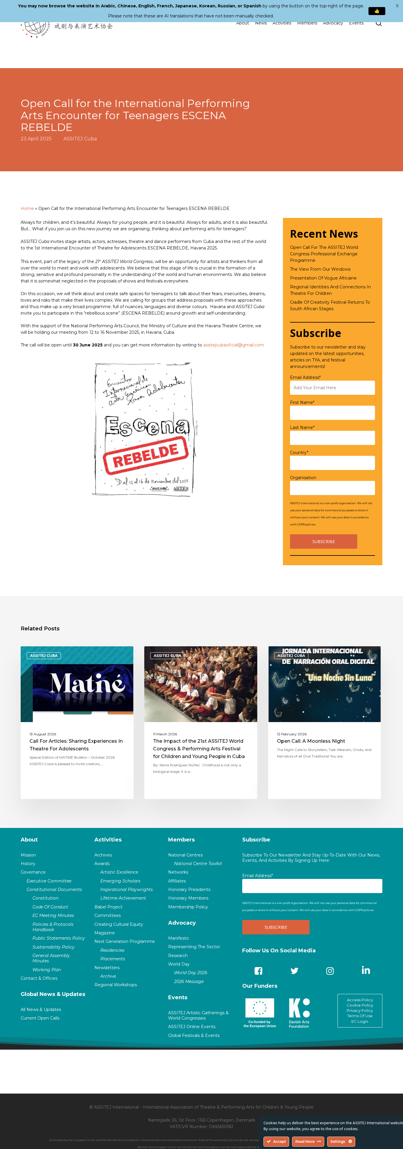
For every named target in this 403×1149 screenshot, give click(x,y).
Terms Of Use (360, 1015)
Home (27, 208)
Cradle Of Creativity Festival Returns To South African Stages (330, 305)
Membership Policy (188, 907)
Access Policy (360, 999)
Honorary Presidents (189, 889)
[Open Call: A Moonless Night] (324, 722)
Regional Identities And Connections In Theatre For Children (330, 290)
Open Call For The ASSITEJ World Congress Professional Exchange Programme (324, 254)
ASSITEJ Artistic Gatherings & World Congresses (198, 1015)
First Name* (302, 402)
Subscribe (256, 839)
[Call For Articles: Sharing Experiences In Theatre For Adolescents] (77, 722)
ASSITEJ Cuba (80, 139)
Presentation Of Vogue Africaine (323, 278)
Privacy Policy (360, 1010)
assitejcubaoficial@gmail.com (233, 345)
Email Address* (305, 377)
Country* (299, 452)
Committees (107, 915)
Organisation (303, 477)
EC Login (359, 1021)
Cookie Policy (360, 1005)
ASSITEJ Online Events (191, 1026)
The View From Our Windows (320, 269)
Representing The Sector (194, 946)
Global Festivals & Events (193, 1035)
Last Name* (302, 427)
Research (178, 955)
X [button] (397, 6)
